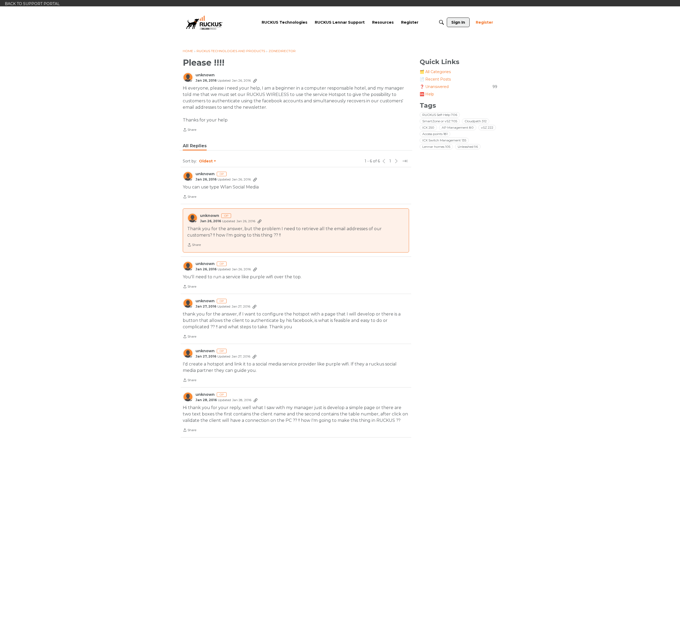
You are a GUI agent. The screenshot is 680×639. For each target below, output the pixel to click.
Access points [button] (435, 134)
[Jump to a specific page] (405, 161)
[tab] (195, 145)
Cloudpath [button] (476, 121)
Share (189, 130)
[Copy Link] (255, 80)
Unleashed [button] (468, 147)
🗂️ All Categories (435, 71)
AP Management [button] (458, 127)
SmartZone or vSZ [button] (439, 121)
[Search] (441, 22)
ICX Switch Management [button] (444, 140)
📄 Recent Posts (435, 79)
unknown (205, 75)
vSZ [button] (487, 127)
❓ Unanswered (458, 86)
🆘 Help (427, 94)
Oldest (206, 161)
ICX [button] (428, 127)
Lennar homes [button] (436, 147)
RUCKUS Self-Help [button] (439, 115)
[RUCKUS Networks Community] (204, 22)
